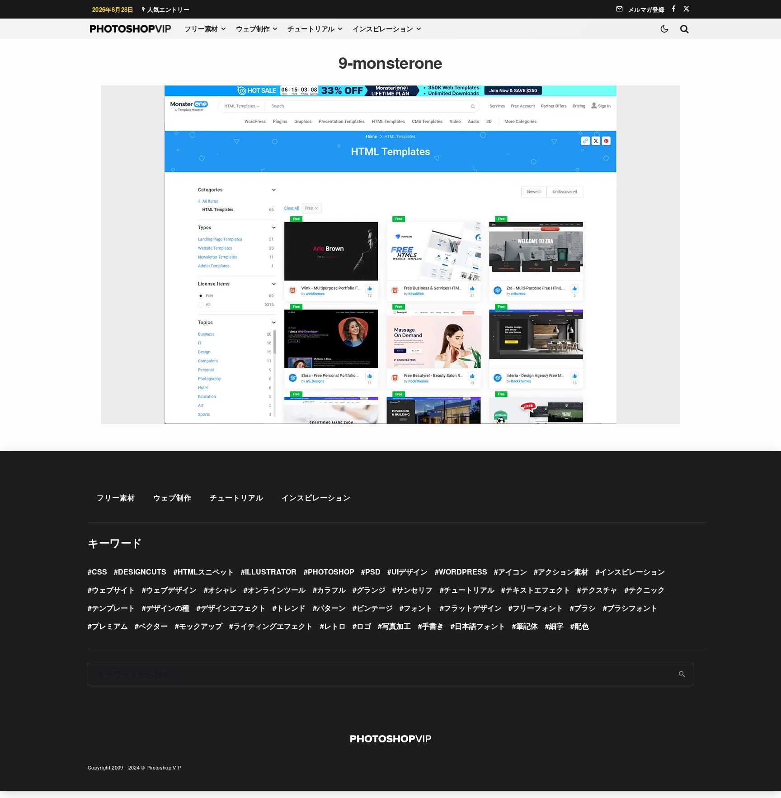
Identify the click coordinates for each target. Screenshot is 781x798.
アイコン (512, 571)
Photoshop (331, 571)
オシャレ (222, 589)
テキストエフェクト (537, 589)
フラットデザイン (473, 608)
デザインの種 (167, 608)
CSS (99, 571)
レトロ (335, 626)
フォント (418, 608)
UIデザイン (409, 571)
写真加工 (396, 626)
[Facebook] (673, 9)
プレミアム (110, 626)
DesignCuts (142, 571)
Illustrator (270, 571)
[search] (682, 674)
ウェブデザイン (171, 589)
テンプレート (113, 608)
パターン (331, 608)
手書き (433, 626)
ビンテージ (375, 608)
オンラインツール (277, 589)
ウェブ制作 (252, 28)
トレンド (291, 608)
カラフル (331, 589)
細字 (556, 626)
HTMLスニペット (206, 571)
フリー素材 (201, 28)
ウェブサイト (113, 589)
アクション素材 (563, 571)
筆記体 (527, 626)
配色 (581, 626)
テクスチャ (599, 589)
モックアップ (200, 626)
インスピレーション (383, 28)
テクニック (647, 589)
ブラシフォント (632, 608)
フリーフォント (538, 608)
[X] (686, 9)
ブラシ (585, 608)
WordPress (463, 571)
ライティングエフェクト (273, 626)
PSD (373, 571)
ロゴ (364, 626)
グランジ (371, 589)
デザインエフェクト (233, 608)
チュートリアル (310, 28)
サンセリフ (414, 589)
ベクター (153, 626)
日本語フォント (480, 626)
